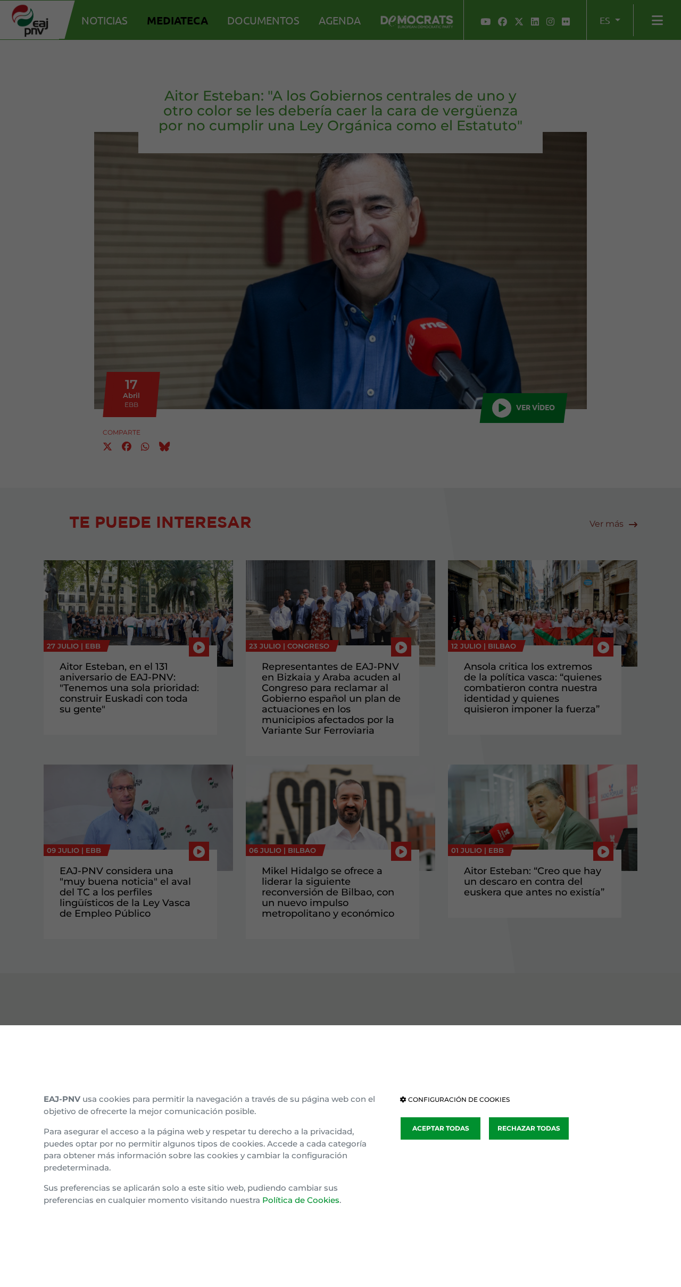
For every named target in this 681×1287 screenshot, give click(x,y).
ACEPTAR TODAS (440, 1128)
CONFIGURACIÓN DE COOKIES (458, 1099)
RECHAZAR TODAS (528, 1128)
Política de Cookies (300, 1200)
